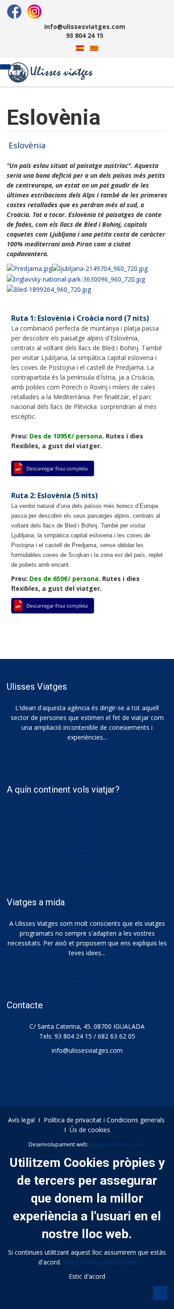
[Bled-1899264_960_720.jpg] (49, 289)
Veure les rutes (87, 878)
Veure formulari (87, 1074)
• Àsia (87, 840)
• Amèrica (87, 830)
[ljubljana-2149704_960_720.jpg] (100, 268)
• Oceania (87, 850)
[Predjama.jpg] (29, 268)
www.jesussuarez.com (117, 1144)
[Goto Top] (160, 1293)
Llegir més (87, 765)
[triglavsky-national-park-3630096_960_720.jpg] (76, 278)
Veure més (87, 981)
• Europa (87, 810)
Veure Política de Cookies (99, 1262)
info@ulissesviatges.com (87, 1050)
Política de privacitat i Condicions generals (104, 1120)
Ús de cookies (90, 1129)
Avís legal (21, 1120)
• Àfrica (87, 820)
